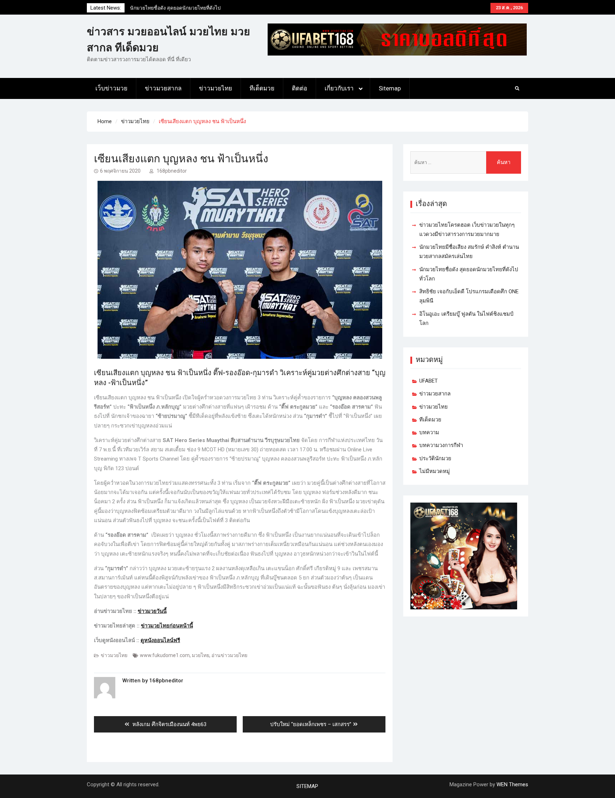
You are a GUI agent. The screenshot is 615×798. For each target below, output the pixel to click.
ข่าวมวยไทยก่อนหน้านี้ (167, 626)
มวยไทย (200, 655)
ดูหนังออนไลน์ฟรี (160, 640)
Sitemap (390, 88)
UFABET (428, 381)
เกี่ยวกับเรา (339, 88)
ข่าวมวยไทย (215, 88)
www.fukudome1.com (165, 655)
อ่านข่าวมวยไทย (229, 655)
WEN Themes (512, 784)
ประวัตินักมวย (435, 458)
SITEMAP (307, 786)
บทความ (429, 432)
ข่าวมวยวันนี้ (152, 611)
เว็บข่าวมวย (111, 88)
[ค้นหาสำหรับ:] (465, 162)
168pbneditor (172, 171)
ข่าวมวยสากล (163, 88)
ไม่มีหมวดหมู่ (434, 471)
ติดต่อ (299, 88)
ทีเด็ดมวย (261, 88)
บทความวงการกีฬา (441, 445)
